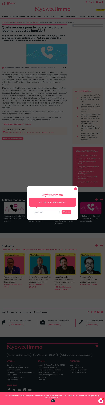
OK (53, 401)
